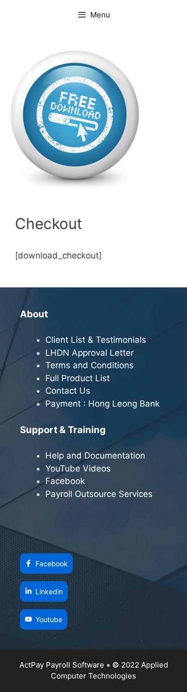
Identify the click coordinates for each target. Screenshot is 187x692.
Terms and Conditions (89, 365)
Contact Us (67, 391)
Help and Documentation (95, 456)
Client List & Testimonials (95, 340)
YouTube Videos (78, 468)
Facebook (66, 481)
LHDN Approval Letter (89, 353)
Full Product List (77, 378)
